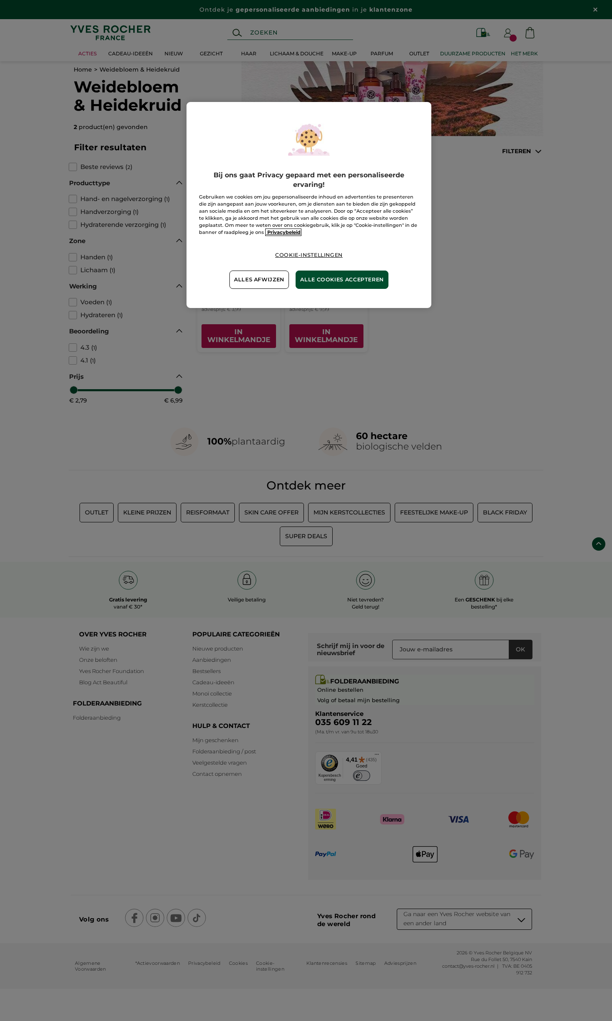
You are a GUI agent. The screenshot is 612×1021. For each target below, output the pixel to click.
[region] (309, 205)
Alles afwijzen (259, 279)
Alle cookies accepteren (342, 279)
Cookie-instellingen (309, 255)
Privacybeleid (283, 232)
